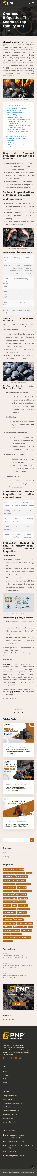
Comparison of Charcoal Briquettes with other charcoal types (17, 132)
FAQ (4, 1079)
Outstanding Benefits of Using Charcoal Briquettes (20, 126)
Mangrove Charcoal (10, 1096)
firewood (22, 902)
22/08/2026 (10, 747)
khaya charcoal (18, 916)
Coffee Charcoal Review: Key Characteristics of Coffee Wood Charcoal (18, 751)
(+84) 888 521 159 (11, 1152)
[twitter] (10, 1019)
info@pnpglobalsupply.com (14, 1156)
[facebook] (3, 1019)
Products (6, 1075)
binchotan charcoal (9, 873)
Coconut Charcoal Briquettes (13, 1103)
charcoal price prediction (11, 891)
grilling (14, 905)
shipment (6, 934)
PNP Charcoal (21, 747)
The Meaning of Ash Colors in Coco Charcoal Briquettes (17, 825)
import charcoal (22, 912)
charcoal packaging (9, 887)
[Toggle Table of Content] (29, 105)
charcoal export (20, 880)
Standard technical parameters (20, 119)
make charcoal (18, 919)
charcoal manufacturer (23, 884)
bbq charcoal (20, 869)
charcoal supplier (9, 894)
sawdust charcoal (27, 930)
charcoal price (21, 887)
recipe (30, 927)
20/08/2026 (10, 784)
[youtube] (13, 1019)
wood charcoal (8, 941)
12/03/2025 (6, 30)
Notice (5, 852)
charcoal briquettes (21, 876)
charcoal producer (25, 891)
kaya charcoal (8, 916)
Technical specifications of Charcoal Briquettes (16, 114)
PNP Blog (29, 739)
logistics (27, 916)
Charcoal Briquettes (11, 664)
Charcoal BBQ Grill (9, 876)
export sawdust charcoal (11, 902)
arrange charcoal (9, 869)
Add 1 (13, 1141)
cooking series (23, 898)
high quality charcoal (23, 909)
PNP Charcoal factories (20, 927)
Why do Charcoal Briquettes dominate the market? (16, 109)
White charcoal (8, 1118)
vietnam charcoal (16, 934)
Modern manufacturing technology (18, 122)
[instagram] (16, 1019)
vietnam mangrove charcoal (12, 937)
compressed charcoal (10, 898)
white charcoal (26, 937)
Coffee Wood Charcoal (11, 1111)
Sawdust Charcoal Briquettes (13, 1107)
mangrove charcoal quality (25, 923)
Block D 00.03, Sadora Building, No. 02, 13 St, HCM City (19, 1146)
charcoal (29, 873)
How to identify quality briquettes (17, 146)
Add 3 (23, 1141)
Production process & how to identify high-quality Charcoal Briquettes (17, 138)
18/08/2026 (10, 822)
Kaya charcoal (8, 1099)
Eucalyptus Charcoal (10, 1114)
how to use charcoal (9, 912)
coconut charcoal (21, 894)
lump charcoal (8, 919)
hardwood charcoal (9, 909)
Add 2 (18, 1141)
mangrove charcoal (9, 923)
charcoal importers (9, 884)
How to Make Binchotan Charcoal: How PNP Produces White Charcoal (17, 789)
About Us (6, 1071)
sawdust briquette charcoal (11, 930)
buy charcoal (20, 873)
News (5, 1083)
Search (32, 840)
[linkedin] (6, 1019)
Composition (14, 143)
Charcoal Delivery (9, 880)
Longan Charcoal (9, 1122)
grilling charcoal (23, 905)
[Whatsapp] (32, 1167)
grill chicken (7, 905)
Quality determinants (17, 117)
